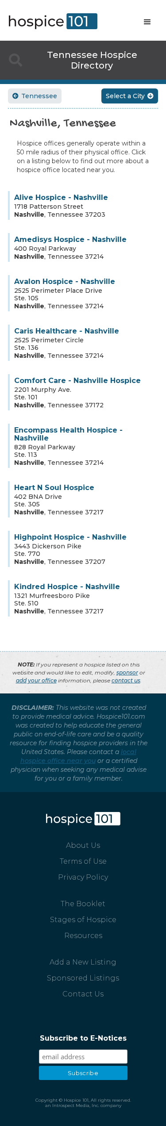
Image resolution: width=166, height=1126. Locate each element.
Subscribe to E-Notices (83, 1038)
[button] (147, 22)
